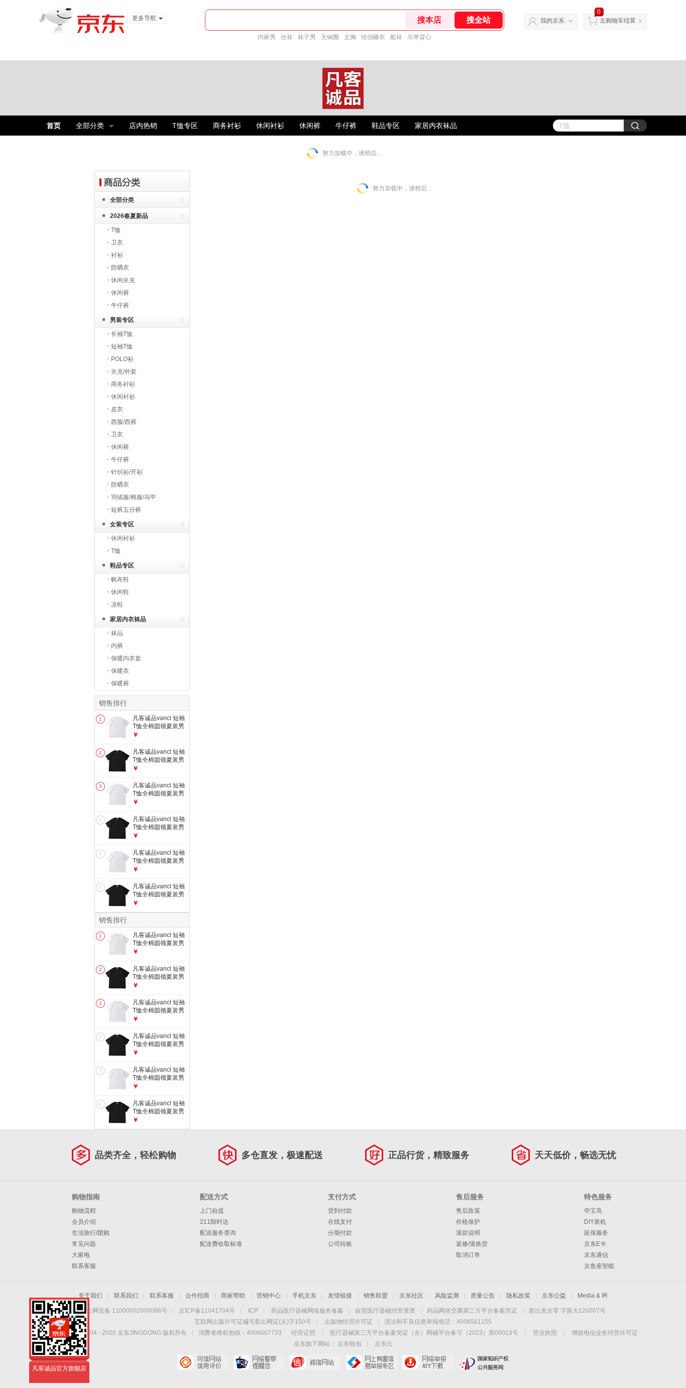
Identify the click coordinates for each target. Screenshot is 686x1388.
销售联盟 (376, 1295)
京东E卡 (595, 1243)
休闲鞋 (120, 592)
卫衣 (117, 242)
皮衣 (117, 409)
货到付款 (340, 1210)
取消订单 (468, 1254)
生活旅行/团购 (90, 1232)
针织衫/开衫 (127, 472)
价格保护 (468, 1221)
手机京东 (304, 1295)
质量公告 (483, 1295)
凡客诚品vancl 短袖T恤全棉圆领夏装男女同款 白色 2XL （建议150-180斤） (159, 864)
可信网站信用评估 (202, 1362)
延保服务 (596, 1232)
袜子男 (307, 37)
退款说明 (468, 1232)
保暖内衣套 (126, 658)
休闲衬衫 (270, 126)
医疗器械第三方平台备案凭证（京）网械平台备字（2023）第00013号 (424, 1332)
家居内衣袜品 (436, 126)
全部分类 (90, 126)
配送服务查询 (218, 1232)
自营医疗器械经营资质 (385, 1310)
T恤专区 (185, 126)
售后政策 (468, 1210)
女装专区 (122, 524)
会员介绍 (84, 1221)
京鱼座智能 (599, 1265)
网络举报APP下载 (427, 1362)
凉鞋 (117, 604)
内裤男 (267, 37)
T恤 (116, 230)
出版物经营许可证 (348, 1321)
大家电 (81, 1254)
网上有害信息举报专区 (371, 1362)
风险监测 (447, 1295)
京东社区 (411, 1295)
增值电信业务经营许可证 (604, 1332)
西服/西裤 (124, 421)
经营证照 (303, 1332)
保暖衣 (120, 670)
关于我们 (90, 1295)
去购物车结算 (618, 20)
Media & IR (593, 1295)
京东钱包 (349, 1343)
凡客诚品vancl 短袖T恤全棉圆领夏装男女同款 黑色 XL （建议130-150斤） (160, 763)
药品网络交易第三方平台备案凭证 (472, 1310)
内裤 (117, 645)
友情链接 (340, 1295)
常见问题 (84, 1243)
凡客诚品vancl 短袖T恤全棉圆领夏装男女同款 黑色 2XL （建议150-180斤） (159, 831)
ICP (253, 1310)
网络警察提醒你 (259, 1362)
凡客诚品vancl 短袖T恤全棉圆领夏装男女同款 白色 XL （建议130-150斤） (160, 730)
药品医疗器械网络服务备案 (307, 1310)
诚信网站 (315, 1362)
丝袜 (287, 37)
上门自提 (212, 1210)
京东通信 (596, 1254)
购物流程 (84, 1210)
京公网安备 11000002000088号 (123, 1310)
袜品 (117, 633)
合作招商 (197, 1295)
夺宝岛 (593, 1210)
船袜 (396, 37)
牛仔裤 (346, 126)
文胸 (350, 37)
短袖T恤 (122, 346)
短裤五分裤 (126, 509)
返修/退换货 (472, 1243)
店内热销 (143, 126)
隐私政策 (518, 1295)
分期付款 (340, 1232)
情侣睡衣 (373, 37)
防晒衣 (120, 267)
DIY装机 (595, 1221)
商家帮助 (233, 1295)
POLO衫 (122, 359)
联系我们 (126, 1295)
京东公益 (554, 1295)
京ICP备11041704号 (207, 1310)
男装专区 (122, 319)
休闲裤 (309, 126)
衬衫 (117, 255)
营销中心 (269, 1295)
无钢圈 (330, 37)
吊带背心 (419, 37)
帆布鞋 (120, 579)
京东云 (384, 1343)
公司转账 (340, 1243)
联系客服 (84, 1265)
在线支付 (340, 1221)
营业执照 (545, 1332)
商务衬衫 (227, 126)
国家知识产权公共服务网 (484, 1362)
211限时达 (214, 1221)
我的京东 (552, 20)
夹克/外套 (124, 371)
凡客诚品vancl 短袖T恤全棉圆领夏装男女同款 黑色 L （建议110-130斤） (159, 898)
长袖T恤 (122, 333)
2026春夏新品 (129, 215)
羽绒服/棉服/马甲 (133, 497)
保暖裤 (120, 683)
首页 (54, 126)
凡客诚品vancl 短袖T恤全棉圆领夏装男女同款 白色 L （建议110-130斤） (159, 797)
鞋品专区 (386, 126)
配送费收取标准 (221, 1243)
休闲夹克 (123, 280)
